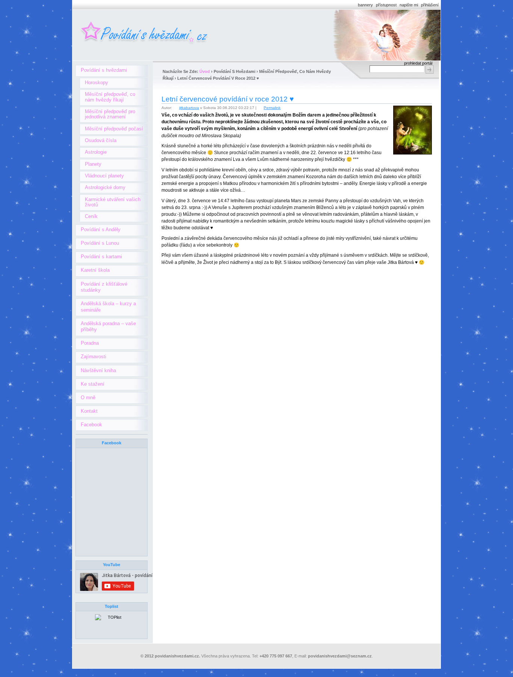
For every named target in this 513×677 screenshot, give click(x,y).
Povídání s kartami (101, 256)
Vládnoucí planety (104, 176)
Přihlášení (430, 5)
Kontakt (89, 411)
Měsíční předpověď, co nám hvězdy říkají (110, 96)
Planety (93, 164)
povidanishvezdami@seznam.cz (340, 656)
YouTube (111, 564)
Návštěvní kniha (98, 370)
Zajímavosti (93, 356)
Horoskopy (96, 82)
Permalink (272, 108)
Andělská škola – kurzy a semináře (108, 307)
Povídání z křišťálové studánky (104, 287)
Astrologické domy (105, 187)
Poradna (90, 343)
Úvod (204, 71)
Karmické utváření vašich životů (112, 202)
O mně (88, 397)
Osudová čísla (100, 140)
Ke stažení (92, 384)
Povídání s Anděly (101, 229)
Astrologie (96, 152)
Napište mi (409, 5)
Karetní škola (95, 270)
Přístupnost (386, 5)
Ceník (91, 216)
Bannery (365, 5)
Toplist (111, 606)
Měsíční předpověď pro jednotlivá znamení (110, 114)
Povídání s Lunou (100, 243)
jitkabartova (189, 108)
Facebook (91, 424)
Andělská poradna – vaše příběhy (108, 327)
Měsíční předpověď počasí (114, 129)
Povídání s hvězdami (104, 70)
